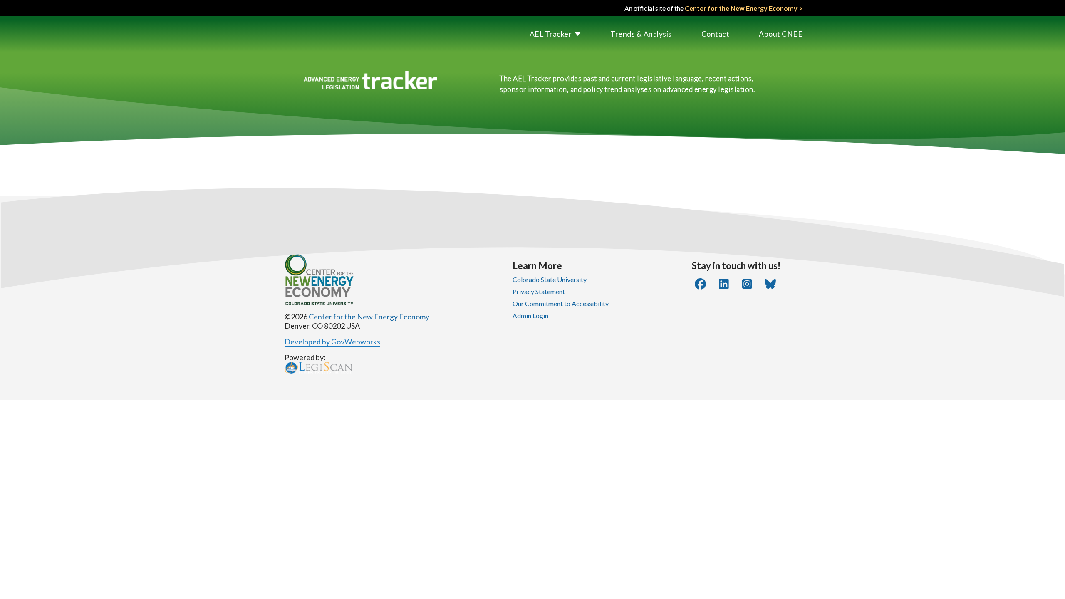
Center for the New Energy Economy (369, 316)
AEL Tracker (551, 34)
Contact (715, 34)
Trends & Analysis (641, 34)
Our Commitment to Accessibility (561, 303)
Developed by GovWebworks (332, 341)
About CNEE (780, 34)
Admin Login (530, 315)
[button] (540, 34)
